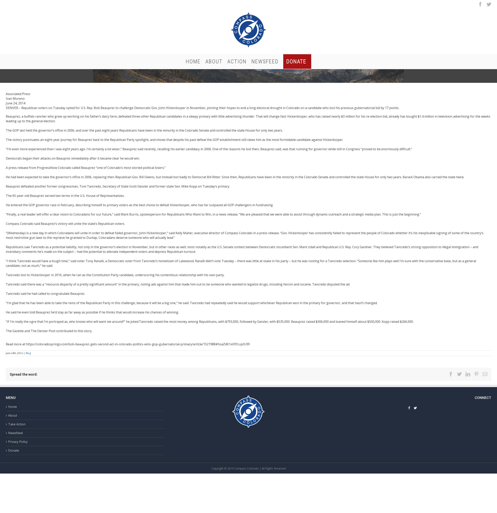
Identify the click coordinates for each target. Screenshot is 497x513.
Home (12, 407)
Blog (28, 353)
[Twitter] (415, 407)
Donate (13, 450)
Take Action (16, 424)
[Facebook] (409, 407)
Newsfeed (15, 433)
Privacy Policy (18, 442)
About (12, 415)
